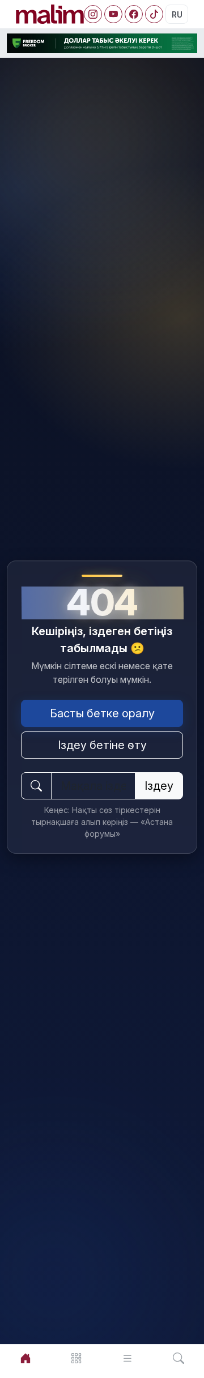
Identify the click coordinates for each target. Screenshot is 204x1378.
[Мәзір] (76, 1358)
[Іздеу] (178, 1358)
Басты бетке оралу (102, 713)
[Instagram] (93, 14)
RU (177, 14)
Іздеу (158, 786)
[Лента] (127, 1358)
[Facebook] (134, 14)
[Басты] (25, 1358)
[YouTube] (113, 14)
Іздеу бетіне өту (102, 745)
